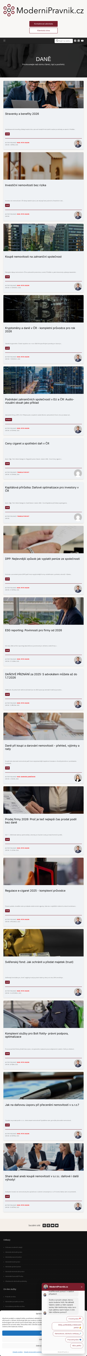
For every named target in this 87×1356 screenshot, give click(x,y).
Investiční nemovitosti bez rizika (25, 185)
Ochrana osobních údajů (13, 1247)
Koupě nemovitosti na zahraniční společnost (33, 256)
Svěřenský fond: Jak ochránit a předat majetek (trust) (39, 962)
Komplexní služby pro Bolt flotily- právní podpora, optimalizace (36, 1035)
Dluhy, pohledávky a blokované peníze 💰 (69, 1326)
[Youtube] (82, 40)
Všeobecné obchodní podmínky (16, 1281)
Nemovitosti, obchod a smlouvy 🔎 (68, 1333)
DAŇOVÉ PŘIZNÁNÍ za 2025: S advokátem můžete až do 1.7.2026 (41, 676)
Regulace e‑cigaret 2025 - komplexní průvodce (35, 890)
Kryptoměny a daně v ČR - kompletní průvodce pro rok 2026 (40, 329)
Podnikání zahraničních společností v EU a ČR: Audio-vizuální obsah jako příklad (39, 401)
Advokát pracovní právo (13, 1257)
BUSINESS (8, 419)
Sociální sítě (34, 1225)
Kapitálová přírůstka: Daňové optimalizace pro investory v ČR (42, 489)
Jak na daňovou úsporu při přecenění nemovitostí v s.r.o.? (42, 1104)
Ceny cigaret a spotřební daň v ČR (27, 443)
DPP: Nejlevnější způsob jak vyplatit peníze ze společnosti (42, 558)
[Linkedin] (79, 40)
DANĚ (7, 134)
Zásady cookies (18, 1352)
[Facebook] (75, 40)
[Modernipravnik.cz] (43, 10)
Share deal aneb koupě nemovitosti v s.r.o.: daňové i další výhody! (42, 1178)
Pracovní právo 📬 (74, 1340)
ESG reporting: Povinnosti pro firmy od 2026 (33, 630)
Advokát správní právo (13, 1267)
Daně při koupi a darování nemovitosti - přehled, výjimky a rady (42, 747)
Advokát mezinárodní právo (14, 1271)
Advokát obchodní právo (13, 1252)
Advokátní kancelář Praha (14, 1276)
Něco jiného (76, 1345)
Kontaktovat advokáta (43, 23)
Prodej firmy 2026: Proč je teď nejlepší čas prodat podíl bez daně (40, 821)
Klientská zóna (43, 30)
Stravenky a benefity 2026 (22, 113)
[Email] (56, 1225)
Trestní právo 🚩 (74, 1319)
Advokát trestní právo (12, 1262)
